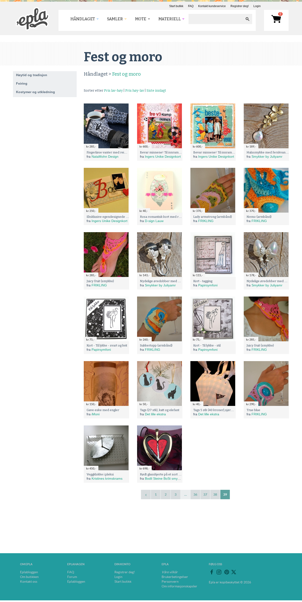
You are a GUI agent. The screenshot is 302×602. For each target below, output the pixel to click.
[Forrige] (146, 494)
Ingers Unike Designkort (163, 156)
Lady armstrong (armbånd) (212, 217)
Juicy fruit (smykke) (100, 281)
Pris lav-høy (113, 91)
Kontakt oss (28, 581)
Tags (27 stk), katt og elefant (159, 410)
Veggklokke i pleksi (100, 474)
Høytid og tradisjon (31, 75)
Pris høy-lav (134, 91)
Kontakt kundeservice (212, 6)
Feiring (21, 83)
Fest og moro (126, 74)
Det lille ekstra (155, 414)
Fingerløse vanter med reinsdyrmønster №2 (119, 152)
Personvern (170, 581)
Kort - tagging (202, 281)
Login (257, 6)
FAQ (190, 6)
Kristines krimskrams (107, 478)
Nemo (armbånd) (259, 217)
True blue (253, 410)
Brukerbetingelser (175, 577)
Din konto (122, 564)
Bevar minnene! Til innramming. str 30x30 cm (173, 152)
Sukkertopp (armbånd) (156, 345)
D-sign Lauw (154, 221)
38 (215, 494)
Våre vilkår (170, 572)
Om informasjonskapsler (179, 586)
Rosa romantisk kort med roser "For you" (169, 217)
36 (195, 494)
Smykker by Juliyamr (267, 156)
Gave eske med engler (103, 410)
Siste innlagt (156, 91)
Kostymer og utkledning (35, 92)
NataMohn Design (105, 156)
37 (205, 494)
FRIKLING (206, 221)
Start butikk (176, 6)
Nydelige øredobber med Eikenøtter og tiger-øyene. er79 (181, 281)
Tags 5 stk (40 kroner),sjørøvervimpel (220, 410)
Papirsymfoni (208, 285)
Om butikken (29, 577)
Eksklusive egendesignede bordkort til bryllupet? (122, 217)
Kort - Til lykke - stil (207, 345)
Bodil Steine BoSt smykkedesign (169, 478)
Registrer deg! (240, 6)
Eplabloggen (29, 572)
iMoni (96, 414)
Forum (72, 577)
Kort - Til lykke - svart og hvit (107, 345)
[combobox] (216, 19)
